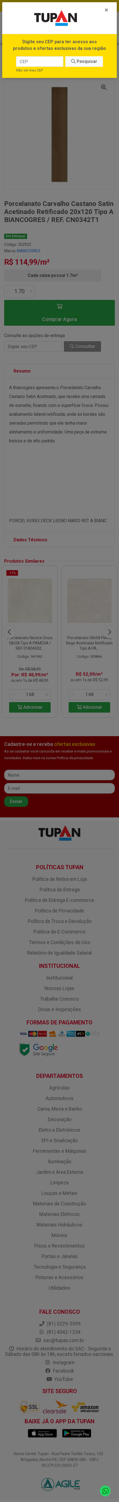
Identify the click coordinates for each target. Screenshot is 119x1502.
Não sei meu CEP (29, 70)
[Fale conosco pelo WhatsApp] (105, 1491)
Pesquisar (86, 61)
